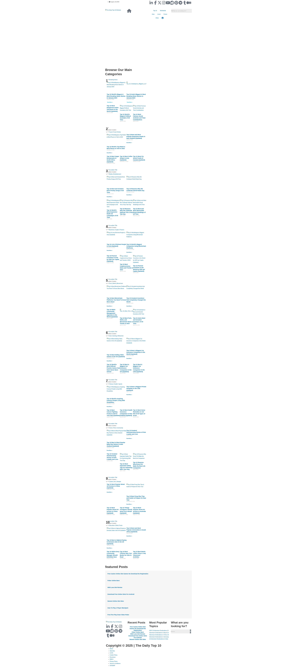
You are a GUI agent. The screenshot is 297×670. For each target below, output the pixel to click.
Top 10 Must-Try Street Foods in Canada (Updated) (139, 158)
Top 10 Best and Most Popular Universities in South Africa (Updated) (136, 530)
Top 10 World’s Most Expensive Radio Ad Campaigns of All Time (112, 213)
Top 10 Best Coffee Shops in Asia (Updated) (126, 158)
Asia (153, 14)
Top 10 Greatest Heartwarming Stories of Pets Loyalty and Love (136, 432)
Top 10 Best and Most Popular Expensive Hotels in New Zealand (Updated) (135, 136)
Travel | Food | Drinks (115, 132)
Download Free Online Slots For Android (121, 594)
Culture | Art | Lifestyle (115, 481)
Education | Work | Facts (115, 525)
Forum (165, 14)
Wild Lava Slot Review (115, 587)
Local (158, 14)
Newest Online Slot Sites (116, 601)
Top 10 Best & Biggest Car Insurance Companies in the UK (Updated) (125, 368)
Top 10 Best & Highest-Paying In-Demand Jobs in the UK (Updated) (116, 542)
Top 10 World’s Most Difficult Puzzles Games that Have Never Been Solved (113, 368)
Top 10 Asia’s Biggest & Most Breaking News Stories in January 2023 (136, 96)
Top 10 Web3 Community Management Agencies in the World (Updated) (112, 313)
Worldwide (163, 10)
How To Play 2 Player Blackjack (118, 608)
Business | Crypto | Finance (116, 229)
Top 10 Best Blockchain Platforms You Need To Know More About (116, 300)
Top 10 (155, 10)
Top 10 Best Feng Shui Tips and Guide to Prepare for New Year (136, 498)
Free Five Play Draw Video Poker (118, 615)
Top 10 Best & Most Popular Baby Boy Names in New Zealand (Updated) (116, 444)
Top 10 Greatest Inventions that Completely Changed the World (136, 300)
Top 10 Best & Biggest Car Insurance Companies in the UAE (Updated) (139, 368)
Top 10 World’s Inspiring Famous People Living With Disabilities (116, 400)
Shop (157, 18)
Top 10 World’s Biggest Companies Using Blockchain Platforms (136, 246)
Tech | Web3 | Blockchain (116, 283)
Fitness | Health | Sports (115, 384)
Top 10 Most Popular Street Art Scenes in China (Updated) (116, 486)
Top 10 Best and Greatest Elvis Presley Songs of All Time (115, 190)
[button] (126, 132)
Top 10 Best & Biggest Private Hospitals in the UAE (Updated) (136, 388)
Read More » (110, 102)
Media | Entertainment (115, 174)
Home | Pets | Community (116, 428)
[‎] (133, 32)
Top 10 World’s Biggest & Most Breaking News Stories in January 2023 (116, 96)
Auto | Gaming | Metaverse (116, 336)
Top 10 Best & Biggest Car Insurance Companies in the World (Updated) (135, 352)
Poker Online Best (113, 580)
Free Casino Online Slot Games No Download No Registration (128, 574)
